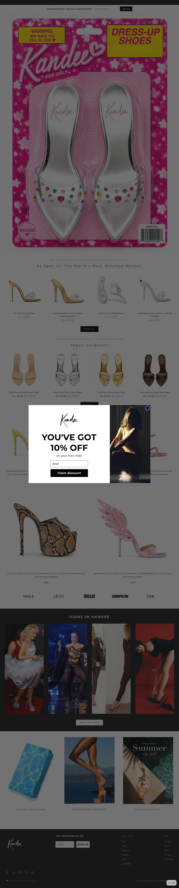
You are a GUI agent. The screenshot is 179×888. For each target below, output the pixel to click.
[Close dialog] (147, 408)
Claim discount (69, 473)
